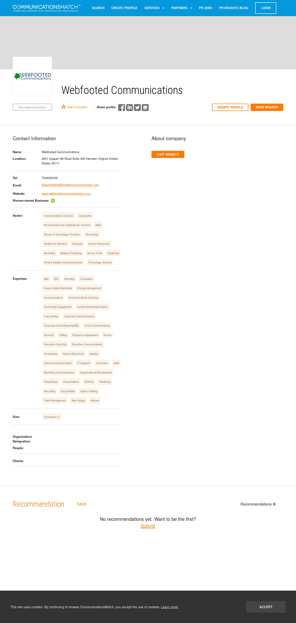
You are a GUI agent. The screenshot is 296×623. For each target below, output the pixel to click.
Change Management (89, 288)
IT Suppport (83, 363)
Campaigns (86, 279)
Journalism (102, 363)
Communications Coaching (83, 297)
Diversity (49, 335)
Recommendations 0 (32, 107)
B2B (46, 279)
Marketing (49, 253)
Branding (69, 279)
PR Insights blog (233, 8)
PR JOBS (205, 8)
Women (95, 400)
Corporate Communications (79, 316)
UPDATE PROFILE (230, 107)
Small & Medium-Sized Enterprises (63, 262)
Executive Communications (87, 344)
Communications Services (58, 215)
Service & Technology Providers (62, 234)
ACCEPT (266, 606)
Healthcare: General (55, 243)
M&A (98, 225)
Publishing (113, 253)
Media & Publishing (71, 253)
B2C (56, 279)
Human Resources (99, 243)
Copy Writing (51, 316)
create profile (124, 8)
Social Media (68, 391)
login (266, 8)
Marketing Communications (59, 372)
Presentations (71, 381)
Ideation (93, 353)
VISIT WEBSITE (168, 154)
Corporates (85, 215)
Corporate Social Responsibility (61, 325)
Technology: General (99, 262)
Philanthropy (51, 381)
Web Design (78, 400)
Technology (92, 234)
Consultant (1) (52, 417)
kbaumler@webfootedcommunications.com (70, 184)
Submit (81, 503)
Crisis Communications (97, 325)
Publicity (89, 381)
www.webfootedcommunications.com (66, 193)
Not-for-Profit (94, 253)
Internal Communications (58, 363)
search (98, 8)
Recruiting (49, 391)
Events (107, 335)
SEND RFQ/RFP (267, 107)
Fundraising (50, 353)
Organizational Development (96, 372)
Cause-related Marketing (58, 288)
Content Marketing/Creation (92, 306)
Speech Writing (88, 391)
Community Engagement (57, 306)
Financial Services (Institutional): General (67, 225)
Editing (63, 335)
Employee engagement (85, 335)
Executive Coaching (55, 344)
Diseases (77, 243)
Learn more (169, 606)
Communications (53, 297)
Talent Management (55, 400)
